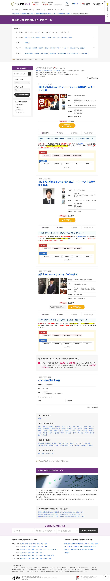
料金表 (61, 133)
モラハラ (66, 48)
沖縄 (50, 558)
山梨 (37, 549)
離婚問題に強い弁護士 (27, 13)
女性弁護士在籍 (83, 53)
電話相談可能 (53, 53)
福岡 (21, 558)
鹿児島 (45, 558)
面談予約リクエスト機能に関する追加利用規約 (76, 571)
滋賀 (33, 552)
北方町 (45, 430)
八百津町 (72, 430)
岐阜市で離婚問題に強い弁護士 (62, 13)
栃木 (46, 546)
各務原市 (37, 37)
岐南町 (45, 435)
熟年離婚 (83, 445)
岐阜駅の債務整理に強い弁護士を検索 (48, 516)
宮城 (34, 543)
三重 (51, 453)
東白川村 (84, 430)
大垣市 (32, 37)
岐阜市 (27, 37)
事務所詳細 (46, 133)
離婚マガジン (37, 567)
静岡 (47, 453)
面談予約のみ (44, 53)
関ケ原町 (80, 433)
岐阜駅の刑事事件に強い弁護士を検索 (70, 514)
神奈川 (26, 546)
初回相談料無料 (29, 53)
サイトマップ (93, 567)
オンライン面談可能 (73, 53)
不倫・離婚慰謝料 (80, 48)
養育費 (57, 48)
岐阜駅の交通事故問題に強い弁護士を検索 (49, 512)
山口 (37, 555)
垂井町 (86, 433)
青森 (26, 543)
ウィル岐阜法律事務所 (49, 380)
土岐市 (91, 426)
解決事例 (50, 9)
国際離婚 (72, 48)
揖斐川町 (56, 433)
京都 (29, 552)
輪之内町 (68, 433)
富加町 (56, 430)
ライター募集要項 (42, 569)
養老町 (92, 433)
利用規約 (38, 70)
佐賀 (25, 558)
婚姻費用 (90, 445)
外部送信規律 (15, 571)
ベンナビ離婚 (15, 13)
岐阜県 (40, 84)
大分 (37, 558)
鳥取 (21, 555)
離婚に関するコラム (83, 567)
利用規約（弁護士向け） (62, 567)
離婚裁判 (51, 445)
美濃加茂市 (46, 428)
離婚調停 (41, 48)
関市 (59, 37)
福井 (56, 549)
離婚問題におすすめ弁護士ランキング (29, 571)
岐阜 (43, 453)
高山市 (55, 37)
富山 (48, 549)
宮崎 (41, 558)
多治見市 (44, 37)
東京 (21, 546)
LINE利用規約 (56, 70)
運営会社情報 (45, 567)
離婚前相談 (28, 48)
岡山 (29, 555)
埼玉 (30, 546)
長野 (45, 549)
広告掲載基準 (94, 569)
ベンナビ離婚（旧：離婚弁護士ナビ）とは (22, 567)
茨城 (38, 546)
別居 (71, 445)
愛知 (39, 453)
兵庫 (25, 552)
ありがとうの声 (59, 9)
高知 (52, 555)
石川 (52, 549)
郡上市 (58, 428)
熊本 (33, 558)
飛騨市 (91, 428)
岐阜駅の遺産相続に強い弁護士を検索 (72, 512)
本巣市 (80, 428)
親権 (52, 48)
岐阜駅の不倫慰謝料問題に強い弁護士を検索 (72, 516)
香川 (45, 555)
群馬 (42, 546)
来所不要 (37, 53)
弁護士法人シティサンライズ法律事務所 (58, 274)
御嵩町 (91, 430)
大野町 (50, 433)
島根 (25, 555)
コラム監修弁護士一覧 (77, 569)
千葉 (34, 546)
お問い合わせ (67, 569)
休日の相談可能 (62, 53)
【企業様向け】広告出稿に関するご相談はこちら (51, 571)
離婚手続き (65, 445)
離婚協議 (35, 48)
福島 (46, 543)
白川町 (79, 430)
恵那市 (39, 428)
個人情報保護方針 (47, 70)
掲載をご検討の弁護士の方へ (18, 569)
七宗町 (66, 430)
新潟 (41, 549)
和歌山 (41, 552)
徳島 (41, 555)
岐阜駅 (27, 42)
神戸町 (74, 433)
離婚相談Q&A (73, 567)
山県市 (85, 428)
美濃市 (39, 430)
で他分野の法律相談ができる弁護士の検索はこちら (27, 59)
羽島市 (70, 37)
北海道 (22, 543)
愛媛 (48, 555)
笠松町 (39, 435)
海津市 (69, 428)
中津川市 (64, 37)
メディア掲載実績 (32, 569)
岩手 (30, 543)
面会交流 (58, 445)
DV (61, 48)
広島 (33, 555)
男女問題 (77, 445)
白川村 (39, 433)
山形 (42, 543)
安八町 (62, 433)
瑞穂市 (53, 428)
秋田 (38, 543)
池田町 (45, 433)
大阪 (21, 552)
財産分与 (47, 48)
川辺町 (61, 430)
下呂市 (74, 428)
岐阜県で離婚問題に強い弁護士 (43, 13)
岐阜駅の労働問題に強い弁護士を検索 (48, 514)
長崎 (29, 558)
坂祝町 (50, 430)
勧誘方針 (87, 569)
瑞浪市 (63, 428)
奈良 (37, 552)
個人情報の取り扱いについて (55, 569)
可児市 (49, 37)
